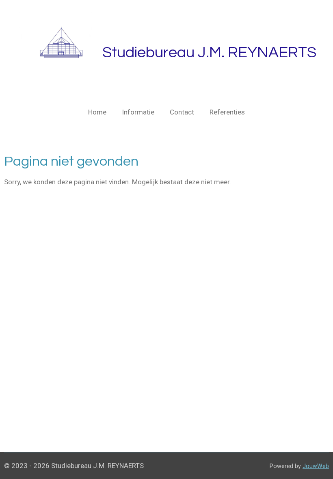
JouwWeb (316, 466)
